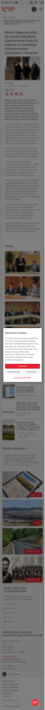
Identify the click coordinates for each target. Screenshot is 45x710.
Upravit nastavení (14, 372)
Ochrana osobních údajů (22, 378)
